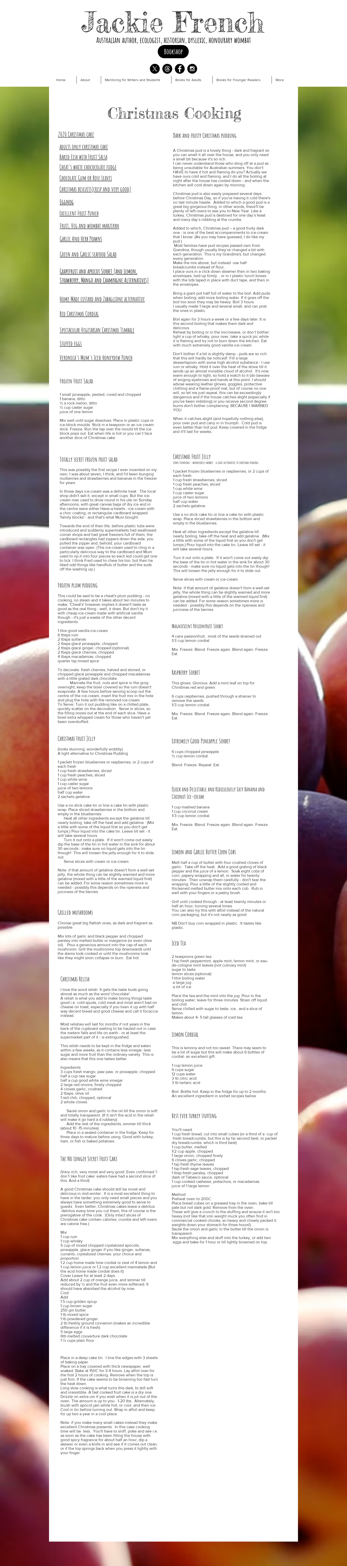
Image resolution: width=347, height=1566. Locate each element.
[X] (155, 69)
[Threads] (167, 69)
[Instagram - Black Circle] (192, 69)
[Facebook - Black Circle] (180, 69)
